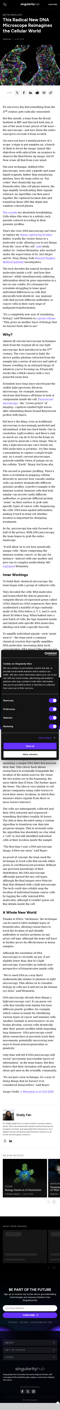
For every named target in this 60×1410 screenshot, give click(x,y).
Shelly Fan (7, 39)
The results (10, 212)
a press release (45, 318)
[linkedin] (10, 1141)
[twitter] (5, 1141)
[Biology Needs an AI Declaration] (25, 1178)
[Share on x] (17, 92)
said (39, 246)
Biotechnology (12, 15)
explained (9, 566)
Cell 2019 (47, 1091)
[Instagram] (33, 1391)
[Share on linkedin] (30, 92)
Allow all (30, 746)
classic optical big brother (36, 234)
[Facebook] (22, 1391)
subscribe (52, 4)
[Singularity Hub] (30, 4)
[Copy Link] (50, 92)
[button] (30, 1342)
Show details (45, 737)
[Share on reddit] (37, 92)
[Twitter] (28, 1391)
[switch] (53, 709)
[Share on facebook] (24, 92)
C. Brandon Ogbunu (12, 1194)
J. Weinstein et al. (30, 1091)
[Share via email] (44, 92)
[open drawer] (5, 4)
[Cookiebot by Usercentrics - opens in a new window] (44, 654)
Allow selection (30, 754)
